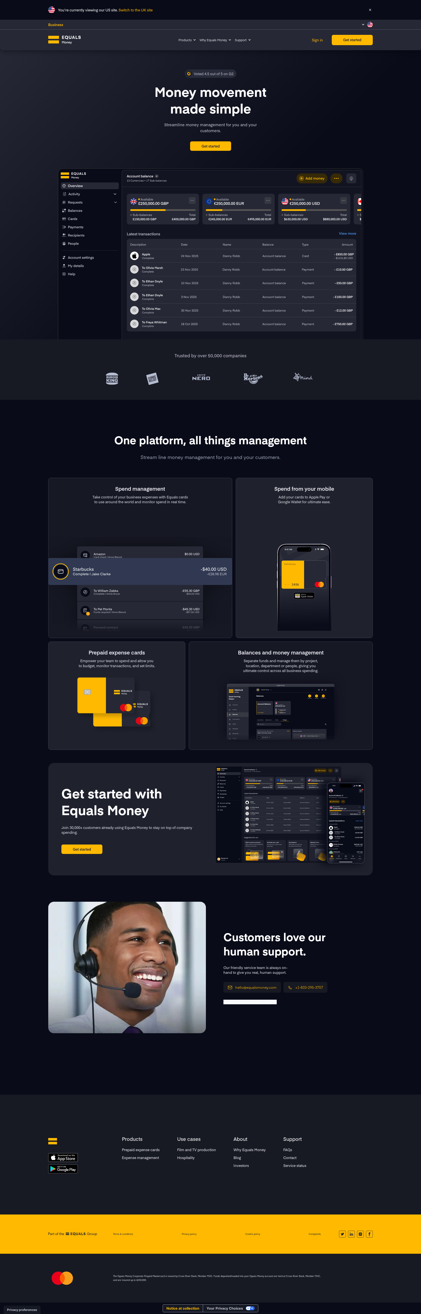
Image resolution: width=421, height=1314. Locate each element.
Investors (241, 1165)
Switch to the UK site (136, 9)
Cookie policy (252, 1234)
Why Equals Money (250, 1149)
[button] (367, 24)
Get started (352, 39)
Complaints (315, 1234)
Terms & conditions (123, 1234)
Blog (237, 1157)
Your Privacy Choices (225, 1308)
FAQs (287, 1149)
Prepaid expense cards (141, 1149)
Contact (289, 1157)
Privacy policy (189, 1234)
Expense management (140, 1157)
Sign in (317, 39)
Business (55, 24)
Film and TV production (196, 1149)
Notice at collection (182, 1308)
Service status (294, 1165)
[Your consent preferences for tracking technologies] (22, 1310)
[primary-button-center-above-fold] (210, 146)
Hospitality (186, 1157)
